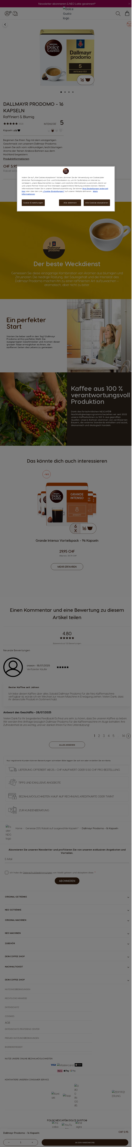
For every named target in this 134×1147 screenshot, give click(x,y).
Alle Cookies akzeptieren (96, 203)
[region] (66, 189)
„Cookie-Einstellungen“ (53, 191)
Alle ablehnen (70, 203)
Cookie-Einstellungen (33, 203)
